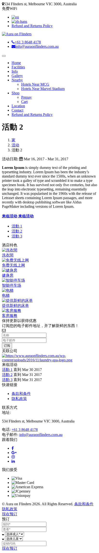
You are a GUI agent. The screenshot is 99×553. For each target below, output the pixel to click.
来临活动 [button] (9, 216)
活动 (15, 145)
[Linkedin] (13, 461)
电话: (6, 430)
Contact (17, 110)
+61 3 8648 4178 (25, 430)
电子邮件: (10, 435)
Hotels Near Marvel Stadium (43, 89)
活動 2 (17, 231)
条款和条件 (21, 394)
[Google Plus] (14, 453)
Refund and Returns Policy (32, 26)
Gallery (17, 76)
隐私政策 (19, 399)
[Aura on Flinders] (16, 34)
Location (18, 106)
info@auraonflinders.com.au (40, 435)
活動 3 (17, 236)
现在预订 (9, 514)
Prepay (26, 97)
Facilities (18, 67)
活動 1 (17, 226)
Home (16, 63)
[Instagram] (13, 457)
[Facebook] (13, 448)
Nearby (17, 80)
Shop (15, 93)
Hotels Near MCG (35, 84)
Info (15, 71)
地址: (6, 412)
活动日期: (10, 159)
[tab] (49, 216)
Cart (24, 102)
